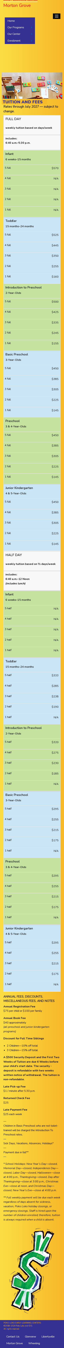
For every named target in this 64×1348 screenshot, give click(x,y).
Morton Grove (14, 1343)
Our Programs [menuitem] (16, 27)
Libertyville (48, 1337)
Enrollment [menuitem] (14, 41)
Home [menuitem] (11, 21)
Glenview (30, 1337)
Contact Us (12, 1337)
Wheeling (34, 1343)
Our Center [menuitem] (14, 34)
